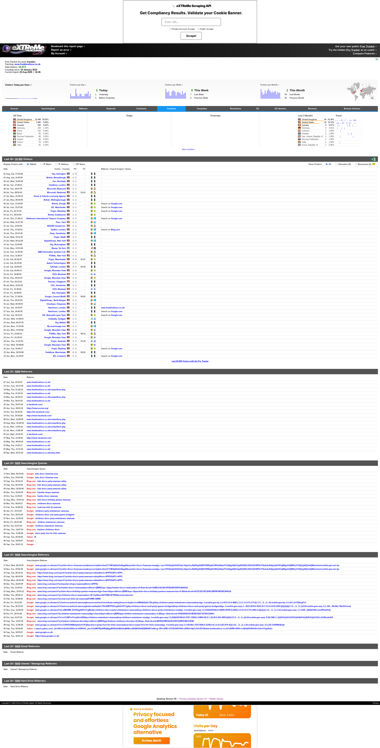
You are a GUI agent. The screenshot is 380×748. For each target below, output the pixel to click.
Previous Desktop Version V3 (193, 699)
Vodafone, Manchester (55, 352)
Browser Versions (352, 108)
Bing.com (115, 230)
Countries (171, 108)
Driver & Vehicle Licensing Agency (50, 196)
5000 (17, 371)
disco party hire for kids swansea (50, 533)
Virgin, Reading (58, 348)
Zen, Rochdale (59, 181)
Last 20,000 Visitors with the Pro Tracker (190, 361)
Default (32, 164)
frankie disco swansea (47, 496)
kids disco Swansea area (46, 474)
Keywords (110, 108)
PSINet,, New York (57, 256)
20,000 (18, 159)
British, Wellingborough (55, 200)
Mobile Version (216, 699)
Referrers (83, 108)
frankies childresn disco (48, 529)
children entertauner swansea (50, 522)
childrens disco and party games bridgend (54, 515)
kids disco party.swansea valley (51, 481)
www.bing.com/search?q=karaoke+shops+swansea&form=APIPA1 (67, 584)
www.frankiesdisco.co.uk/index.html (43, 453)
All (329, 164)
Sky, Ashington (59, 174)
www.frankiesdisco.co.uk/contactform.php (46, 389)
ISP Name (80, 164)
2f (35, 537)
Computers (202, 108)
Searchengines (48, 108)
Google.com (116, 203)
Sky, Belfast (60, 322)
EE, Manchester (58, 207)
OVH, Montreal (59, 274)
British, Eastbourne (57, 215)
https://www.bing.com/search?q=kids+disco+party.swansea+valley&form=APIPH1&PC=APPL (80, 573)
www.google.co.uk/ (44, 632)
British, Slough (59, 203)
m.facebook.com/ (35, 404)
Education (344, 164)
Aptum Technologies (56, 263)
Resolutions (235, 108)
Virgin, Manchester (57, 259)
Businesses (364, 164)
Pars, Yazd (61, 222)
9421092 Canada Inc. (56, 226)
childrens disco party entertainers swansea (55, 518)
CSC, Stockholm (58, 285)
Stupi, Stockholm (58, 233)
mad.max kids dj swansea (49, 507)
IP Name (47, 164)
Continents (141, 108)
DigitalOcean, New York (55, 241)
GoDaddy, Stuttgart (57, 319)
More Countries (188, 149)
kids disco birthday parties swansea (53, 500)
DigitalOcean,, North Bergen (53, 300)
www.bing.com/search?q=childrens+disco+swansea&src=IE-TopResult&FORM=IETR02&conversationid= (85, 595)
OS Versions (280, 108)
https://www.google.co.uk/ (47, 636)
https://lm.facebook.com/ (38, 412)
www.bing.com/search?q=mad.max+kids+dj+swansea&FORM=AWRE (69, 599)
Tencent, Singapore (57, 282)
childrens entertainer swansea (49, 526)
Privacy (376, 703)
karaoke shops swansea (48, 492)
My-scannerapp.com (56, 326)
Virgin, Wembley (58, 211)
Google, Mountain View (55, 270)
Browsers (312, 108)
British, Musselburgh (56, 177)
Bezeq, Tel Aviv (59, 248)
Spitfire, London (58, 230)
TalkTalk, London (58, 267)
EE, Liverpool (59, 356)
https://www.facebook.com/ (39, 416)
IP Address (63, 164)
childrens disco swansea (48, 503)
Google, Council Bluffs (55, 296)
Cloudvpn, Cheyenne (56, 304)
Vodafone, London (57, 185)
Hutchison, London (57, 308)
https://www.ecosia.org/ (37, 408)
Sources (14, 108)
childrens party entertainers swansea (52, 511)
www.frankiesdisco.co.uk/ (113, 308)
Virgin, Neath (60, 237)
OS (257, 108)
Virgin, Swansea (58, 341)
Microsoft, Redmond (56, 189)
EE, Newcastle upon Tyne (54, 315)
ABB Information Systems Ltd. (52, 252)
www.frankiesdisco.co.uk (27, 64)
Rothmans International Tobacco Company (46, 218)
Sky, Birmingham (58, 244)
